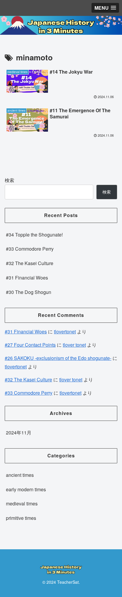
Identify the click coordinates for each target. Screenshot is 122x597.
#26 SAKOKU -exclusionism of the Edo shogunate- (58, 358)
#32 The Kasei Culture (29, 263)
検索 (9, 180)
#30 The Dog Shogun (28, 292)
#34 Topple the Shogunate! (34, 234)
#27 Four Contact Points (30, 344)
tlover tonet (74, 344)
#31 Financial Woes (27, 277)
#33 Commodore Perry (30, 248)
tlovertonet (65, 331)
